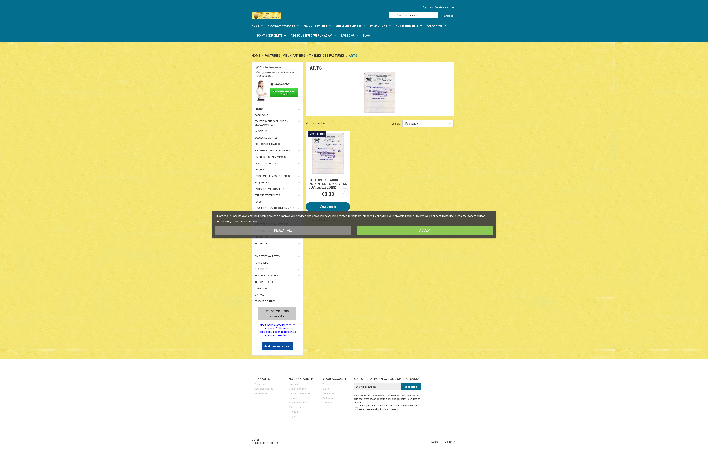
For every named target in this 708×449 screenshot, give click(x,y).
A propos (293, 398)
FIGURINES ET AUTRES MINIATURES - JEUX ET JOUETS (275, 210)
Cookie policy (223, 221)
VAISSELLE (261, 131)
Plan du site (294, 412)
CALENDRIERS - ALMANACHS (270, 157)
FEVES (258, 201)
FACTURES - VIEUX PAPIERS (269, 189)
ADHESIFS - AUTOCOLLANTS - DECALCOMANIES (271, 123)
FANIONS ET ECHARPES (267, 195)
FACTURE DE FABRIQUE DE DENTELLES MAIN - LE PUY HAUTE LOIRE (328, 183)
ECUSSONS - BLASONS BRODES (272, 176)
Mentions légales (297, 389)
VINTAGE (259, 294)
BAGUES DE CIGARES (266, 137)
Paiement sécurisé (298, 402)
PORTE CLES (261, 262)
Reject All (283, 230)
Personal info (329, 384)
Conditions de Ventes (299, 393)
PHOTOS (259, 249)
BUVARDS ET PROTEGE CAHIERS (272, 150)
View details (328, 206)
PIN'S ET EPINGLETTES (267, 256)
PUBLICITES (261, 269)
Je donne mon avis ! (277, 346)
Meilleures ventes (263, 393)
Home (259, 109)
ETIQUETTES (262, 182)
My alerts (327, 402)
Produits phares (265, 301)
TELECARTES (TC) (264, 282)
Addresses (328, 398)
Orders (326, 389)
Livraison (293, 384)
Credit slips (328, 393)
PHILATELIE (261, 243)
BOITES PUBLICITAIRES (267, 144)
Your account (335, 379)
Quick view (328, 153)
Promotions (260, 384)
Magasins (294, 416)
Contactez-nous (297, 407)
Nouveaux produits (263, 389)
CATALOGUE (261, 115)
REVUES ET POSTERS (266, 275)
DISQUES (260, 169)
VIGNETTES (261, 288)
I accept (425, 230)
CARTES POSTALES (265, 163)
